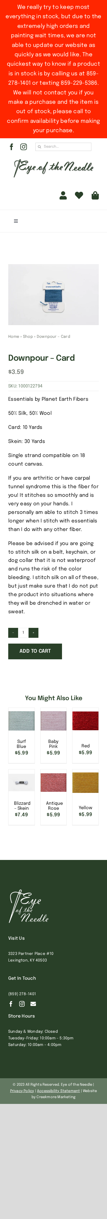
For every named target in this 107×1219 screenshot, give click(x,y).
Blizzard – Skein (22, 806)
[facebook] (11, 147)
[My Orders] (79, 196)
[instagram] (23, 147)
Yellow (85, 808)
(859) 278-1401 (22, 994)
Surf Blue (21, 744)
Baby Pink (53, 744)
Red (85, 746)
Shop (28, 337)
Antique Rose (54, 806)
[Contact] (33, 1004)
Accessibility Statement (58, 1091)
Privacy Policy (22, 1091)
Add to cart (35, 651)
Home (13, 337)
